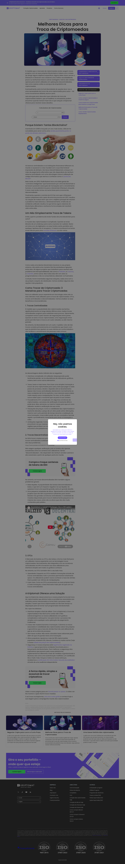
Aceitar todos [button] (62, 437)
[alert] (62, 432)
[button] (63, 440)
